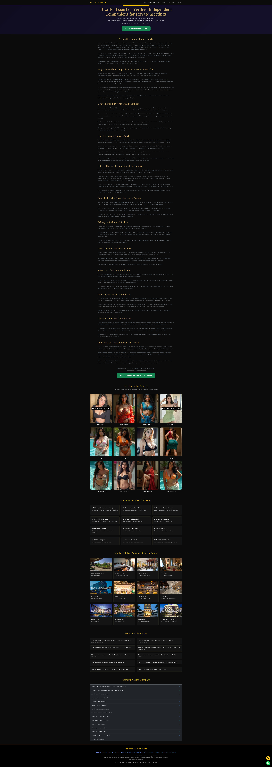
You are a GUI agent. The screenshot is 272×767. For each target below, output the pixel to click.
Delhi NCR (173, 752)
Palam (146, 752)
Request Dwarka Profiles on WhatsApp (137, 376)
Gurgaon (157, 752)
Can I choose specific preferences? (101, 720)
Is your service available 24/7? (99, 705)
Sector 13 (117, 752)
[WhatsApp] (268, 763)
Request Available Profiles (137, 28)
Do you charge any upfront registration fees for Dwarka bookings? (109, 686)
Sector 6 (104, 752)
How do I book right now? (98, 739)
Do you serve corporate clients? (100, 731)
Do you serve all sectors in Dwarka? (101, 716)
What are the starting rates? (99, 728)
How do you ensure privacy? (99, 701)
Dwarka (98, 752)
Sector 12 (110, 752)
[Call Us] (268, 758)
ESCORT (98, 2)
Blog (169, 2)
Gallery (164, 2)
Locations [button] (151, 2)
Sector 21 (123, 752)
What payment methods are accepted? (101, 713)
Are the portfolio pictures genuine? (101, 694)
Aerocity (151, 752)
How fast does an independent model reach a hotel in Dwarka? (108, 690)
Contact (179, 2)
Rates (158, 2)
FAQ (173, 2)
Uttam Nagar (131, 752)
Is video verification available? (99, 724)
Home (144, 2)
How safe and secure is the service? (101, 735)
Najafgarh (139, 752)
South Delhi (164, 752)
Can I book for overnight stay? (100, 698)
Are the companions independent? (101, 709)
